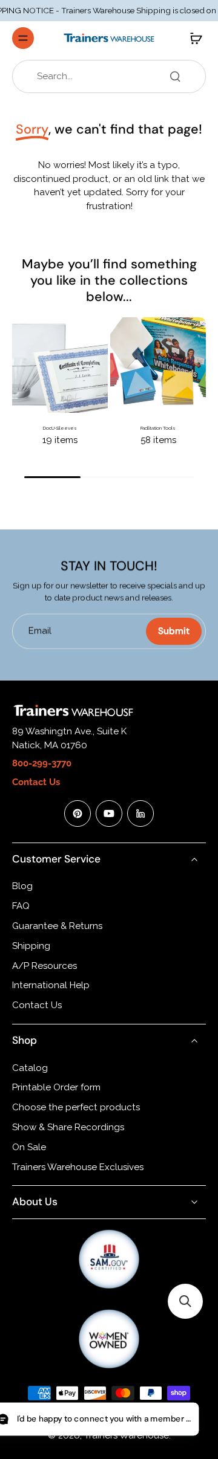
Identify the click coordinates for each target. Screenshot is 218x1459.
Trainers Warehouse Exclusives (78, 1167)
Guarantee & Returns (57, 925)
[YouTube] (109, 813)
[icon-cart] (192, 38)
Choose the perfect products (76, 1107)
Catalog (30, 1068)
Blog (22, 886)
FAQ (21, 906)
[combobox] (112, 76)
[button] (185, 1301)
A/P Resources (44, 965)
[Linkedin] (140, 813)
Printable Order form (56, 1087)
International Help (51, 985)
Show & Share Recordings (68, 1127)
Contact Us (37, 1005)
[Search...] (175, 76)
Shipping (31, 945)
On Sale (29, 1147)
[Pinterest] (77, 813)
